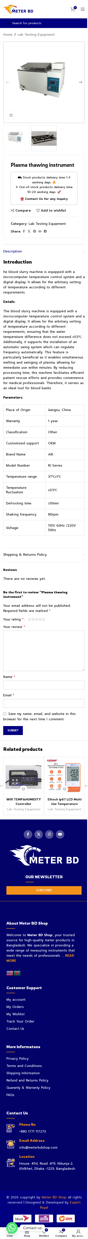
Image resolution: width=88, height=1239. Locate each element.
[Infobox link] (44, 1128)
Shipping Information (23, 1073)
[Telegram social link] (45, 231)
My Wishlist (15, 1014)
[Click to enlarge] (11, 115)
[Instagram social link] (49, 834)
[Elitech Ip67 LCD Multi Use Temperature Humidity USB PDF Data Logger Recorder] (64, 777)
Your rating (13, 619)
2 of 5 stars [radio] (33, 619)
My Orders (15, 1007)
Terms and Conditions (24, 1066)
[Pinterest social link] (34, 231)
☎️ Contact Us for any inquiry (44, 199)
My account (15, 999)
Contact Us (15, 1028)
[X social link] (29, 231)
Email (9, 695)
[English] (10, 973)
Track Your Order (20, 1021)
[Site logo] (18, 9)
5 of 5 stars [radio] (43, 619)
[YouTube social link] (60, 834)
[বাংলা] (17, 973)
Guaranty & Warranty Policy (28, 1087)
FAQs (10, 1095)
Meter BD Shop (54, 1197)
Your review (14, 626)
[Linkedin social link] (40, 231)
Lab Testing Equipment (36, 34)
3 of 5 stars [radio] (36, 619)
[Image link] (44, 855)
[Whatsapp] (12, 1228)
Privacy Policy (17, 1058)
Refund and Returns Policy (27, 1080)
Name (9, 676)
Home (8, 34)
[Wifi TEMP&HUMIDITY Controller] (23, 777)
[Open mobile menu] (82, 9)
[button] (7, 82)
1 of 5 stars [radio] (29, 619)
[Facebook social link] (23, 231)
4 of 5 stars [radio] (40, 619)
